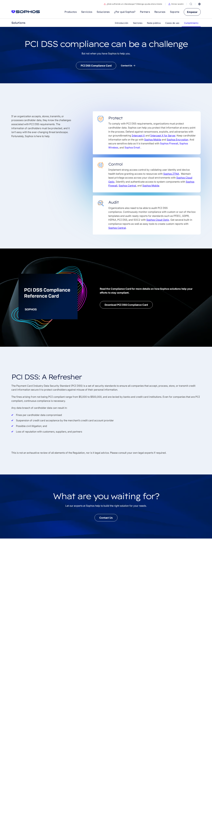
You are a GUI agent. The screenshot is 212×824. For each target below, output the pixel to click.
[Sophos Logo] (25, 11)
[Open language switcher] (199, 4)
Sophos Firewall (169, 143)
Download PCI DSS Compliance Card (126, 304)
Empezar (192, 12)
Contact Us (126, 65)
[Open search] (191, 4)
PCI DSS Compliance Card (96, 65)
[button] (176, 4)
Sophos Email (132, 147)
